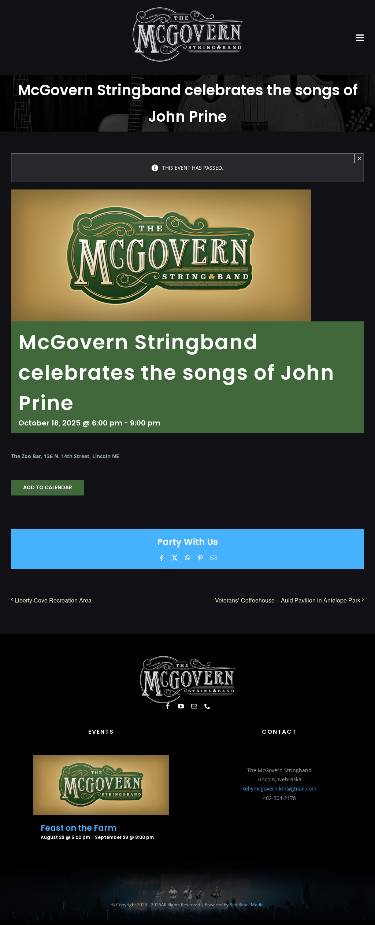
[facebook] (168, 706)
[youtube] (181, 706)
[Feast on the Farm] (101, 759)
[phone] (207, 706)
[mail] (194, 706)
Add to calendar (47, 487)
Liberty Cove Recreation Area (53, 600)
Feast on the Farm (78, 828)
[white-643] (187, 9)
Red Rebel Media (247, 905)
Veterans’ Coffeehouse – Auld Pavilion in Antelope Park (287, 600)
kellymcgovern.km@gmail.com (279, 788)
